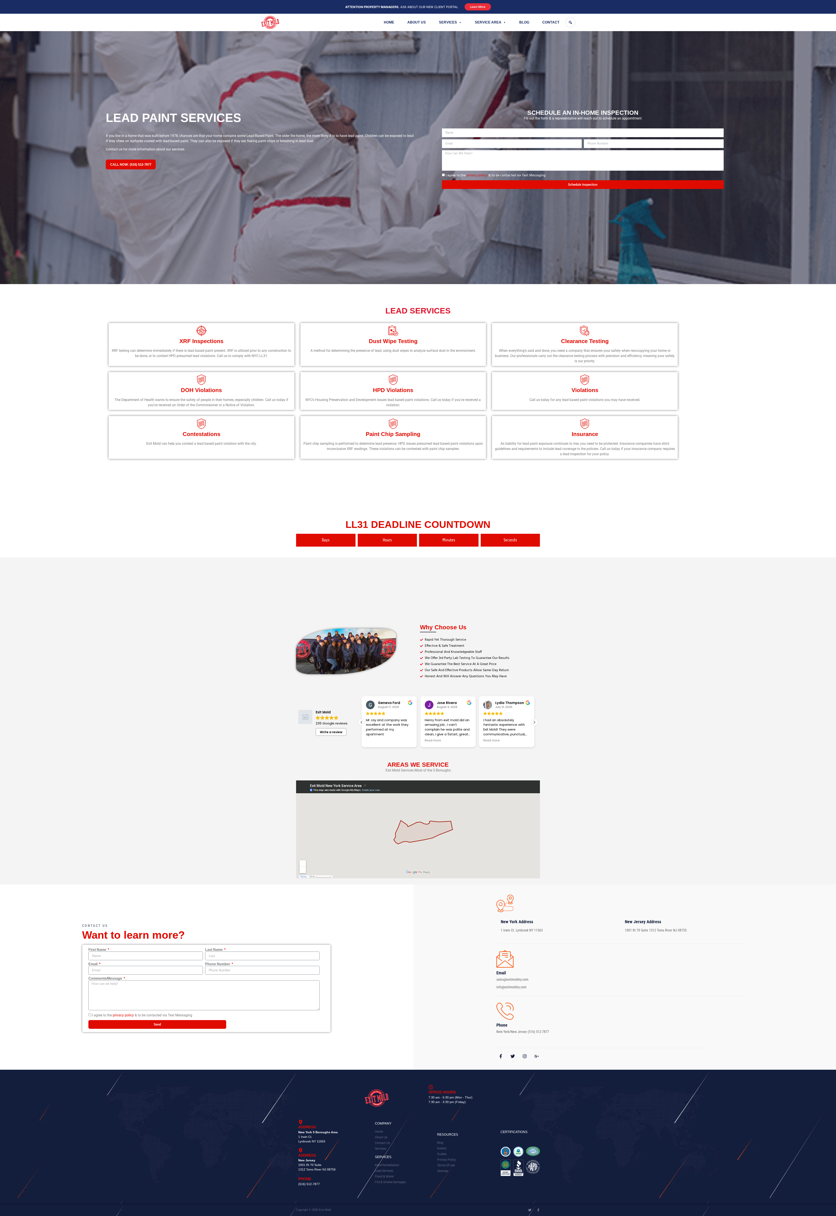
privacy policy (477, 175)
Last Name (214, 950)
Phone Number (218, 964)
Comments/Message (105, 978)
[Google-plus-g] (536, 1056)
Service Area (488, 22)
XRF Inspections (201, 341)
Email (93, 964)
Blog (524, 22)
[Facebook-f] (500, 1056)
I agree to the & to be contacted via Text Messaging (496, 175)
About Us (416, 22)
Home (389, 22)
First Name (97, 950)
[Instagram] (524, 1056)
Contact (551, 22)
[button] (570, 22)
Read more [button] (374, 741)
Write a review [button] (331, 732)
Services (448, 22)
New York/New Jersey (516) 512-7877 (522, 1032)
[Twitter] (512, 1056)
